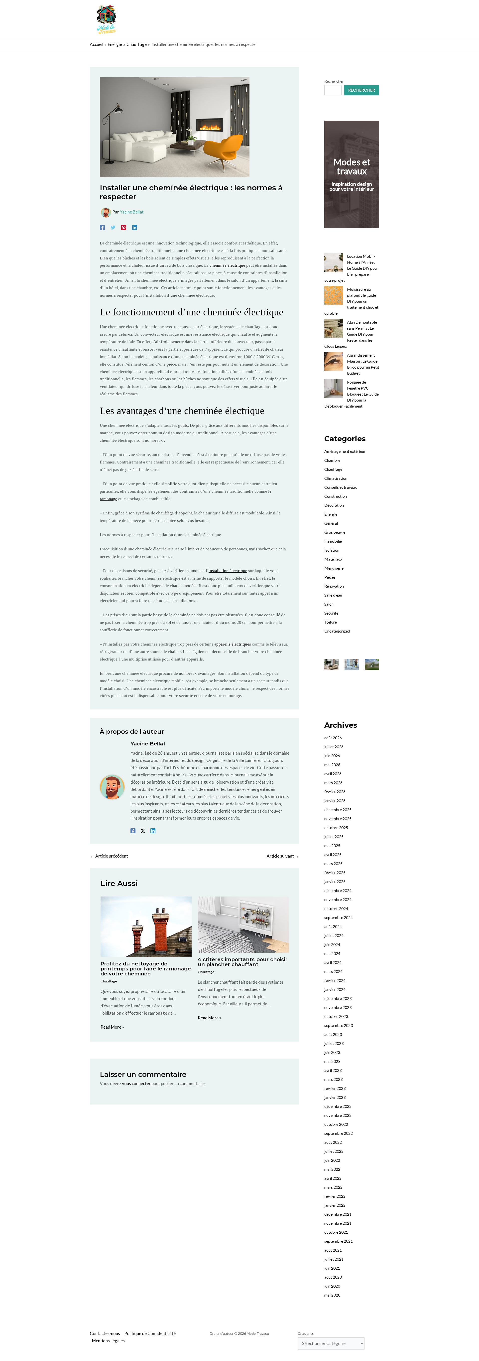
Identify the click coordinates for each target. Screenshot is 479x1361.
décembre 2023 (338, 998)
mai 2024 (332, 953)
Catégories (306, 1334)
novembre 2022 (338, 1115)
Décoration (334, 505)
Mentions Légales (108, 1340)
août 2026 (333, 737)
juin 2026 (332, 755)
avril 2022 (333, 1178)
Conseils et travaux (340, 487)
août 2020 (333, 1277)
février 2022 (335, 1196)
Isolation (331, 550)
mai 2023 (332, 1061)
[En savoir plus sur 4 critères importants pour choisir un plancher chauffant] (243, 923)
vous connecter (136, 1083)
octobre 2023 (336, 1016)
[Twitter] (113, 227)
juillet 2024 (334, 935)
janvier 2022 (335, 1205)
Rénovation (334, 586)
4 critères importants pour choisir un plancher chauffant (242, 961)
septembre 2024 (338, 917)
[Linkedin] (134, 227)
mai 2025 (332, 845)
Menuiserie (334, 568)
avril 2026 (333, 773)
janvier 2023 (335, 1097)
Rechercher (334, 81)
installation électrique (228, 570)
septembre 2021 (338, 1241)
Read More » (112, 1027)
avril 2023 (333, 1070)
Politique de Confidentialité (150, 1333)
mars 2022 (333, 1187)
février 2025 (335, 872)
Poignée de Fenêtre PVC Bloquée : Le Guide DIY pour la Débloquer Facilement (351, 394)
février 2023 (335, 1088)
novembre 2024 (338, 899)
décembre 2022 (338, 1106)
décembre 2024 (338, 890)
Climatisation (335, 478)
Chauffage (109, 981)
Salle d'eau (333, 595)
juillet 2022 (334, 1151)
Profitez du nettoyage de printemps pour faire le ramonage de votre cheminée (146, 969)
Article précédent (109, 856)
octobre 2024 (336, 908)
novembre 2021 (338, 1223)
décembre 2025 (338, 809)
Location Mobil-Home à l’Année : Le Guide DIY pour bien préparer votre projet (351, 268)
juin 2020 (332, 1286)
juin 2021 (332, 1268)
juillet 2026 (334, 746)
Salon (329, 604)
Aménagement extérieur (344, 451)
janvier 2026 (335, 800)
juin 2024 (332, 944)
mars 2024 (333, 971)
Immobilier (333, 541)
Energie (330, 514)
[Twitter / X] (142, 830)
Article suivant (283, 856)
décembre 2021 (338, 1214)
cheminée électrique (227, 265)
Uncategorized (337, 631)
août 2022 (333, 1142)
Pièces (330, 577)
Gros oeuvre (334, 532)
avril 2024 (333, 962)
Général (331, 523)
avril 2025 (333, 854)
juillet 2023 (334, 1043)
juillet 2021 (334, 1259)
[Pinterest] (123, 227)
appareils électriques (232, 644)
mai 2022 (332, 1169)
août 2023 (333, 1034)
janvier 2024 (335, 989)
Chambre (332, 460)
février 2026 (335, 791)
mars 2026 (333, 782)
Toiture (330, 622)
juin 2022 (332, 1160)
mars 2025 (333, 863)
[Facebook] (102, 227)
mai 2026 (332, 764)
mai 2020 (332, 1295)
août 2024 (333, 926)
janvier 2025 (335, 881)
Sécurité (331, 613)
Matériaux (333, 559)
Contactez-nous (105, 1333)
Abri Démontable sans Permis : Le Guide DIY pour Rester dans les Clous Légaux (350, 334)
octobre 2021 (336, 1232)
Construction (335, 496)
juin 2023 (332, 1052)
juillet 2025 (334, 836)
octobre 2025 (336, 827)
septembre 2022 (338, 1133)
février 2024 (335, 980)
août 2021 (333, 1250)
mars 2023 (333, 1079)
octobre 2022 (336, 1124)
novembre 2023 (338, 1007)
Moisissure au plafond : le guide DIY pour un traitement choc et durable (351, 301)
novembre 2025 (338, 818)
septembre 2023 (338, 1025)
